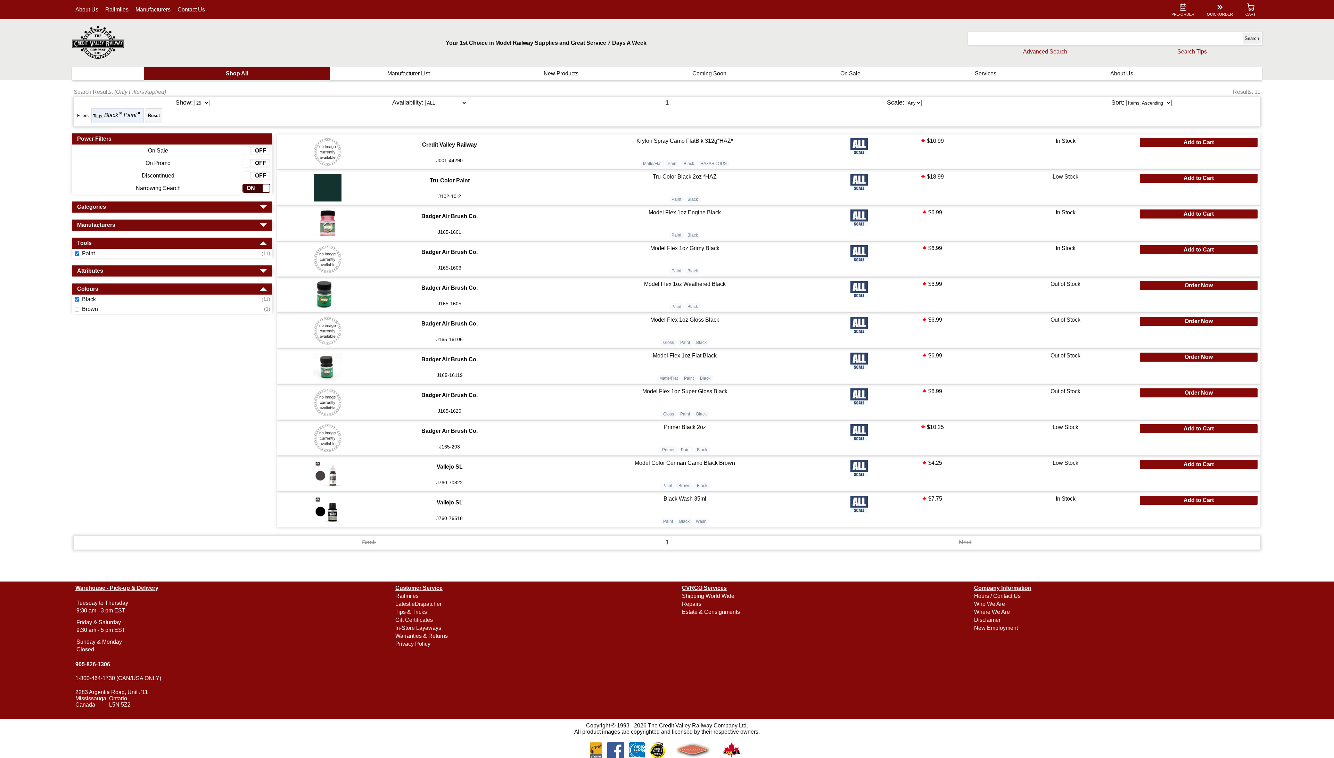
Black (111, 115)
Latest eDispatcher (418, 604)
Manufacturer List (408, 73)
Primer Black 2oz (685, 427)
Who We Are (989, 604)
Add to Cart (1199, 142)
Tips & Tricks (411, 612)
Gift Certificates (414, 620)
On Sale (850, 73)
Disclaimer (987, 620)
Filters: (83, 115)
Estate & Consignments (711, 612)
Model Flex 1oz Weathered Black (685, 284)
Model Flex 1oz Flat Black (685, 356)
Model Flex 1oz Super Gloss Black (684, 391)
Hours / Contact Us (997, 596)
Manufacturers (153, 10)
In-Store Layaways (418, 628)
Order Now (1199, 285)
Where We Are (992, 612)
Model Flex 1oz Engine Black (685, 212)
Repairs (691, 604)
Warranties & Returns (421, 636)
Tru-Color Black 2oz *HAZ (685, 177)
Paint (130, 115)
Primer (668, 449)
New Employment (996, 628)
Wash (701, 521)
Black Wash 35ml (685, 499)
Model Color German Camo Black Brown (685, 463)
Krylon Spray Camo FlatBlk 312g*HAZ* (684, 141)
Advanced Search (1045, 52)
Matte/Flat (652, 163)
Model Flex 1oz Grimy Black (684, 248)
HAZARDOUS (713, 163)
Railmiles (117, 10)
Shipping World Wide (708, 596)
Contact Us (191, 10)
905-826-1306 (92, 664)
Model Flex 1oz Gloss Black (684, 320)
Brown (684, 485)
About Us (86, 10)
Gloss (668, 342)
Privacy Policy (412, 644)
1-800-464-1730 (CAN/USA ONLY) (118, 678)
